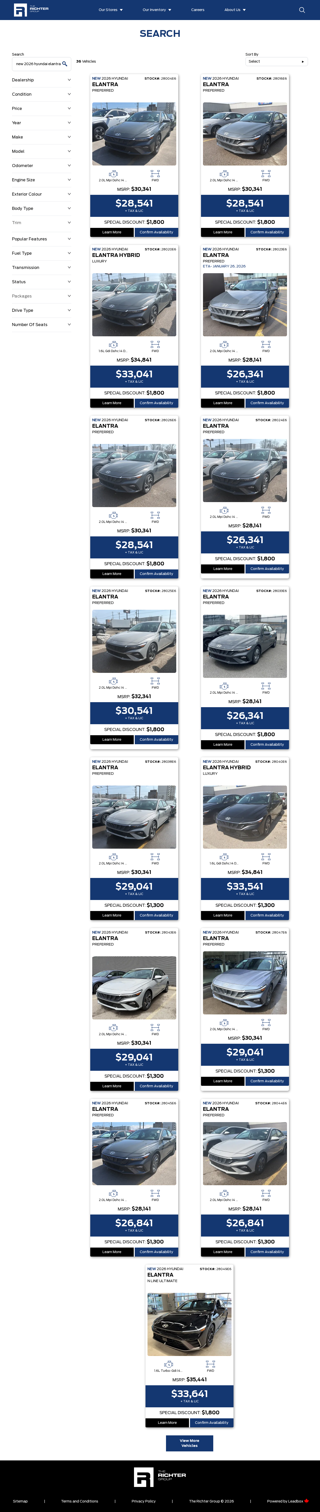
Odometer (22, 166)
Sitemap (20, 1501)
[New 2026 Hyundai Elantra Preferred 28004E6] (134, 134)
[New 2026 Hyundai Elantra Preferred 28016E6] (245, 134)
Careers (197, 10)
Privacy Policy (144, 1501)
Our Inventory (154, 10)
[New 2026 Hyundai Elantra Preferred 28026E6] (134, 475)
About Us (232, 10)
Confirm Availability (156, 232)
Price (17, 109)
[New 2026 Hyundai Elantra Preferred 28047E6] (245, 983)
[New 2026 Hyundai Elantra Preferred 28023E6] (245, 305)
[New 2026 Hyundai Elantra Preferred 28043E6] (134, 988)
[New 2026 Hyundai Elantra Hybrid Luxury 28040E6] (245, 817)
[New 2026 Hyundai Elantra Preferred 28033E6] (245, 646)
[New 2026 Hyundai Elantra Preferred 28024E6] (245, 470)
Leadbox (296, 1501)
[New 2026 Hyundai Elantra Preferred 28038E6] (134, 817)
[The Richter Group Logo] (33, 10)
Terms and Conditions (79, 1501)
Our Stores (108, 10)
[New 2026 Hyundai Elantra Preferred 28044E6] (245, 1153)
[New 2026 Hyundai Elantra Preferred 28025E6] (134, 641)
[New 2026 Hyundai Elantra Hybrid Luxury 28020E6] (134, 305)
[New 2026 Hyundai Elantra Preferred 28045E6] (134, 1153)
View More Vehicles (189, 1443)
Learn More (111, 232)
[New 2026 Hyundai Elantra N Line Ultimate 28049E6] (190, 1324)
